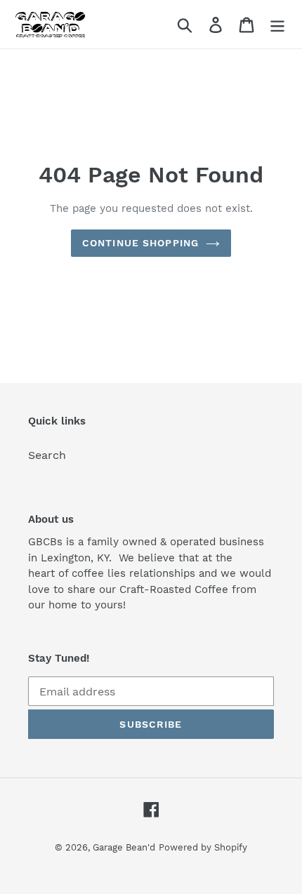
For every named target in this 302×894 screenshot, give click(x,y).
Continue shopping (140, 242)
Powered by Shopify (203, 847)
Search (47, 455)
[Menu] (277, 24)
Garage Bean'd (124, 847)
